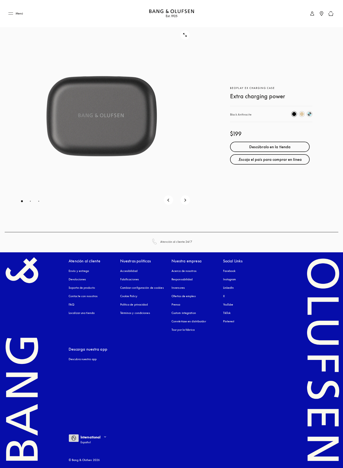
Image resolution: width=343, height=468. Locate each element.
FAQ (71, 304)
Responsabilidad (182, 279)
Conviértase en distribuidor (189, 321)
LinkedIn (228, 287)
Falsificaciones (129, 279)
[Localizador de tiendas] (321, 13)
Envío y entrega (79, 271)
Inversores (178, 287)
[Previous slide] (168, 200)
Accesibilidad (128, 271)
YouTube (228, 304)
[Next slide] (185, 200)
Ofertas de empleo (184, 296)
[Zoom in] (185, 35)
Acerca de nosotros (184, 271)
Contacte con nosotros (83, 296)
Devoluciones (77, 279)
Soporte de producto (82, 287)
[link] (312, 13)
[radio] (294, 114)
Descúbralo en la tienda (269, 146)
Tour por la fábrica (183, 329)
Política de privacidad (134, 304)
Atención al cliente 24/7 (176, 241)
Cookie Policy (128, 296)
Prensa (176, 304)
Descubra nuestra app (83, 359)
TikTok (227, 313)
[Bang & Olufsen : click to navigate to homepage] (171, 13)
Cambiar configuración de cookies (142, 287)
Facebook (229, 271)
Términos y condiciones (135, 313)
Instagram (229, 279)
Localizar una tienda (81, 313)
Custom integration (184, 313)
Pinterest (228, 321)
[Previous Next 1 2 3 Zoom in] (102, 116)
